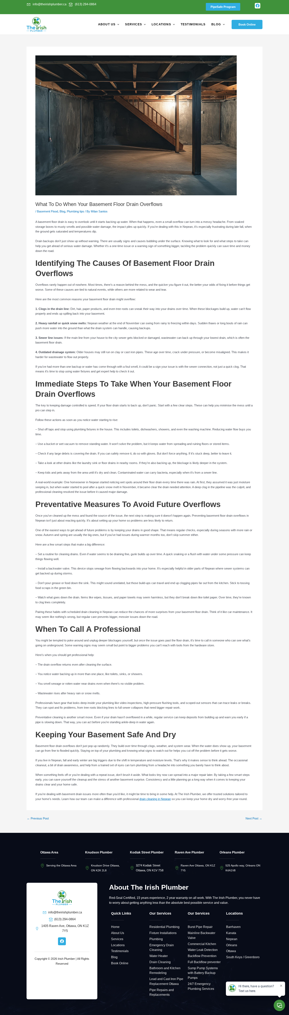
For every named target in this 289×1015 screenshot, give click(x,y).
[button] (247, 24)
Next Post (254, 818)
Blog (62, 211)
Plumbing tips (75, 211)
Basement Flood (47, 211)
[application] (117, 24)
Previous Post (38, 818)
